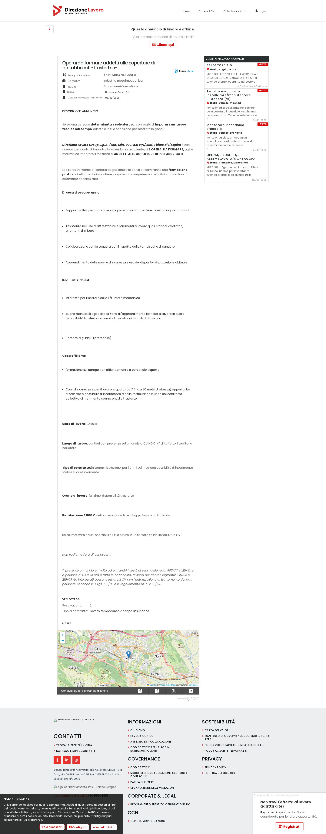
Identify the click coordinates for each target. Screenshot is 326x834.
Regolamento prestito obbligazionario (160, 804)
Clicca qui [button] (165, 44)
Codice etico (140, 767)
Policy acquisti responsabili (226, 750)
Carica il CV (206, 11)
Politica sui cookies (220, 773)
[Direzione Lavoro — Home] (79, 724)
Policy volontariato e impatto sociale (234, 745)
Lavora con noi (142, 736)
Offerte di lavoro (235, 11)
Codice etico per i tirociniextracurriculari (150, 749)
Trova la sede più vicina (74, 745)
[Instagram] (76, 760)
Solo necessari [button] (52, 827)
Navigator (193, 685)
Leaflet (153, 685)
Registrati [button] (292, 826)
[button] (50, 29)
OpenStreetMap (168, 685)
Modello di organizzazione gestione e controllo (158, 774)
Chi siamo (137, 730)
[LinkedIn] (67, 760)
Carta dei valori (217, 730)
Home (185, 11)
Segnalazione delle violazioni (152, 787)
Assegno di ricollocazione (150, 741)
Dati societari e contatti (75, 751)
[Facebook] (57, 760)
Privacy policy (216, 767)
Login (262, 11)
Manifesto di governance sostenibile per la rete (237, 737)
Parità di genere (142, 782)
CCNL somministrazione (147, 821)
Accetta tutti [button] (105, 827)
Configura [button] (79, 827)
